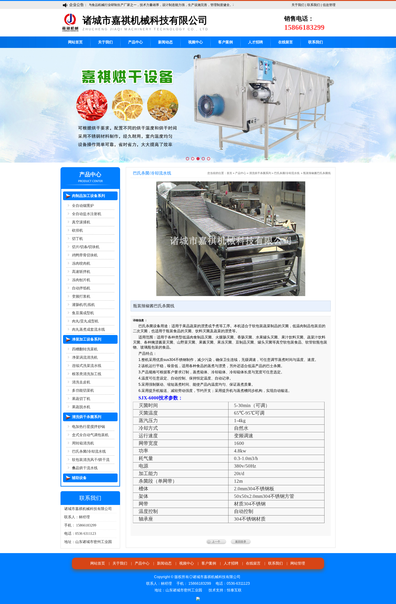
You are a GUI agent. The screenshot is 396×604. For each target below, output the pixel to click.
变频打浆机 (81, 296)
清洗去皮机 (81, 382)
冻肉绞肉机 (81, 263)
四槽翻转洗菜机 (85, 349)
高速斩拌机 (81, 272)
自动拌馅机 (81, 288)
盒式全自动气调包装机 (90, 435)
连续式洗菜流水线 (86, 366)
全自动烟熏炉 (83, 206)
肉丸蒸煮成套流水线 (88, 329)
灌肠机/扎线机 (83, 305)
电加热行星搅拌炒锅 (88, 427)
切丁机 (77, 239)
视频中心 (195, 42)
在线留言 (285, 42)
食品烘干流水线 (85, 468)
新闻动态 (165, 42)
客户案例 (225, 42)
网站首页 (75, 42)
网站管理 (297, 563)
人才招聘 (255, 42)
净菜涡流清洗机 (85, 357)
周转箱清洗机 (83, 443)
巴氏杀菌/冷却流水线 (89, 451)
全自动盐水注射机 (86, 214)
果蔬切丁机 (81, 399)
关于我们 (298, 5)
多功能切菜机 (83, 390)
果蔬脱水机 (81, 407)
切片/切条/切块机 (85, 247)
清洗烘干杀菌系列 (260, 173)
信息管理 (329, 5)
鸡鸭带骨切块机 (85, 255)
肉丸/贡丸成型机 (85, 321)
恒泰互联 (234, 590)
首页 (229, 173)
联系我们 (313, 5)
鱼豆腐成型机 (83, 313)
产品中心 (135, 42)
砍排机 (77, 230)
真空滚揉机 (81, 222)
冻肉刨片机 (81, 280)
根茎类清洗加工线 (86, 374)
